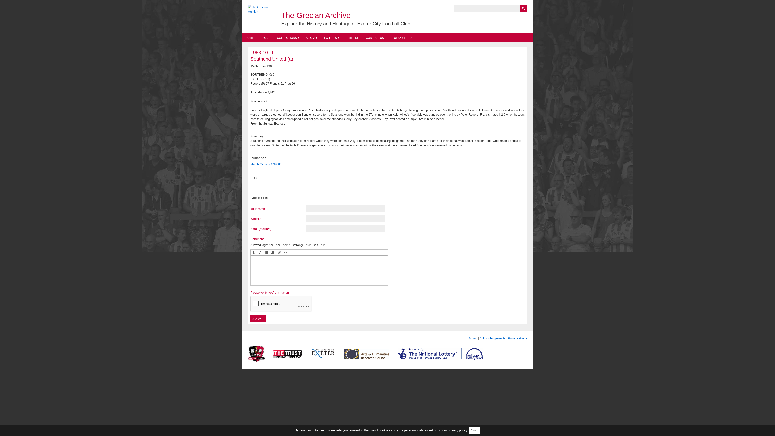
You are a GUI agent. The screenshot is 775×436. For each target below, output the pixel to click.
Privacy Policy (517, 338)
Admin (473, 338)
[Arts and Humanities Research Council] (366, 357)
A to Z (310, 37)
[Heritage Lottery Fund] (440, 357)
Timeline (352, 37)
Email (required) (260, 228)
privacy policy (457, 430)
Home (249, 37)
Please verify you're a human (269, 292)
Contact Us (375, 37)
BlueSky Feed (401, 37)
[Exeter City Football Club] (256, 357)
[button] (254, 252)
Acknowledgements (493, 338)
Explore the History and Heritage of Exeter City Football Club (345, 23)
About (265, 37)
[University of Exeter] (323, 357)
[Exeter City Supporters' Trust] (287, 357)
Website (255, 218)
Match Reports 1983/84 (265, 164)
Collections (287, 37)
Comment (257, 238)
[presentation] (254, 252)
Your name (257, 208)
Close (474, 430)
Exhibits (330, 37)
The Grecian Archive (316, 15)
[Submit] (523, 8)
